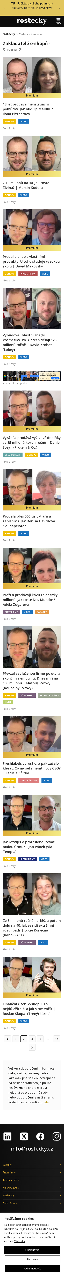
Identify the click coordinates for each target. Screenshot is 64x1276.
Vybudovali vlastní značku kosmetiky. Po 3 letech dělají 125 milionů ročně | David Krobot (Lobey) (29, 342)
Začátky (42, 612)
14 (56, 1039)
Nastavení (32, 1259)
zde (46, 1102)
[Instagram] (57, 1136)
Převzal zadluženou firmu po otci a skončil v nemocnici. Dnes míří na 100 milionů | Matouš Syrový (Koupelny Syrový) (31, 680)
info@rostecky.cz (32, 1148)
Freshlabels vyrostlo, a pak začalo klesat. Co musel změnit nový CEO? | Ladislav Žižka (32, 768)
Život (8, 701)
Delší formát (12, 454)
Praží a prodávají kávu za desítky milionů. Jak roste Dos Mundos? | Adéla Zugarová (30, 600)
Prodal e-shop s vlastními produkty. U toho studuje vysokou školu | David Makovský (31, 261)
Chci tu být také (19, 383)
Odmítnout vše (32, 1268)
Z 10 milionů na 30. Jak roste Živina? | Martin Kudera (26, 185)
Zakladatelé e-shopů (30, 34)
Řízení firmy (27, 859)
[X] (24, 1136)
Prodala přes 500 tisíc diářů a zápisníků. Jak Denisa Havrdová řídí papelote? (29, 521)
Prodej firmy (27, 273)
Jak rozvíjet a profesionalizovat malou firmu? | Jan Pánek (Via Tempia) (29, 847)
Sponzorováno (49, 695)
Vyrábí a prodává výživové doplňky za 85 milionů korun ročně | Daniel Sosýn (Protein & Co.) (32, 442)
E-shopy (9, 121)
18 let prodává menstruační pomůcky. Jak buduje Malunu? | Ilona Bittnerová (29, 109)
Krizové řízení (28, 780)
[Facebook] (40, 1136)
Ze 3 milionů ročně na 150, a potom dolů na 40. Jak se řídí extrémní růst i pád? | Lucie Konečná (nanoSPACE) (32, 927)
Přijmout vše (32, 1250)
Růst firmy (11, 612)
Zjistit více (19, 1241)
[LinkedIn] (7, 1136)
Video (23, 121)
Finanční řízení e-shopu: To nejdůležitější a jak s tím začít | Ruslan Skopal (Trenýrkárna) (29, 1009)
